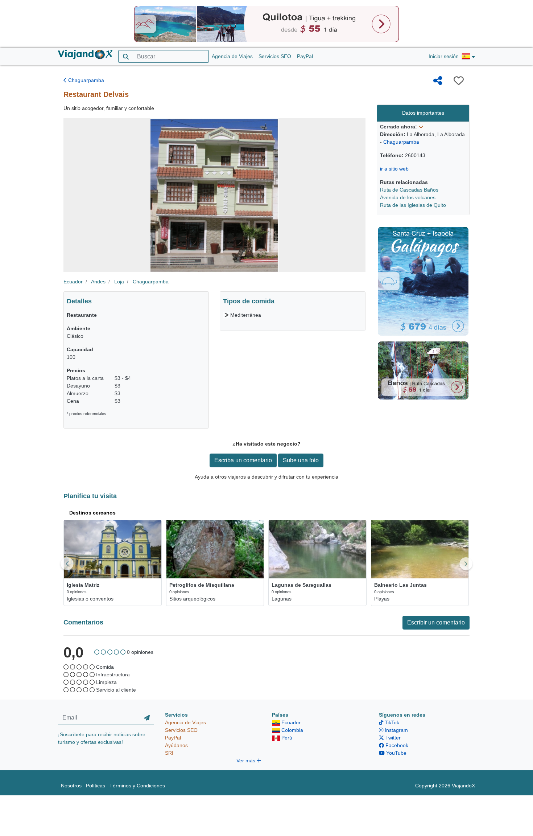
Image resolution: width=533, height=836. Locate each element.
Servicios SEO (275, 56)
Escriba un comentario (243, 460)
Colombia (291, 730)
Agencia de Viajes (232, 56)
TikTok (391, 722)
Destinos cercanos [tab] (92, 513)
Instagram (395, 730)
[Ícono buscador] (125, 56)
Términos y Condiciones (137, 785)
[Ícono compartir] (437, 81)
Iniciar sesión (444, 56)
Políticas (95, 785)
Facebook (396, 745)
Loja (119, 281)
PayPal (305, 56)
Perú (286, 738)
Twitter (392, 738)
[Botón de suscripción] (147, 718)
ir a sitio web (394, 169)
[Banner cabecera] (266, 23)
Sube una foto (301, 460)
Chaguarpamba (85, 80)
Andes (98, 281)
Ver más (246, 760)
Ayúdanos (176, 745)
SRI (169, 753)
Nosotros (71, 785)
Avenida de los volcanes (407, 197)
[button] (468, 56)
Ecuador (73, 281)
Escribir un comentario (436, 622)
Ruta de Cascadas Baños (409, 190)
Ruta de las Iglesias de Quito (413, 205)
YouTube (395, 753)
